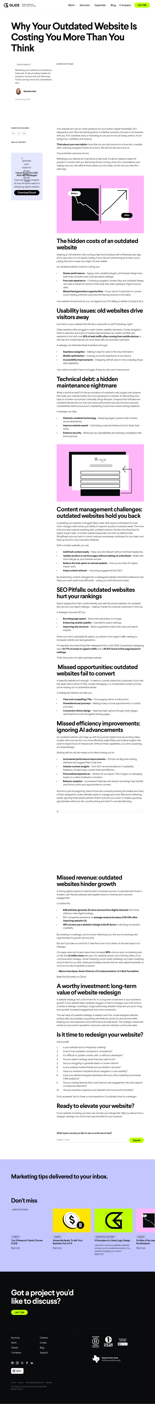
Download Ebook (27, 192)
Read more (15, 1248)
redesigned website (106, 577)
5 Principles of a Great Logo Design (112, 1240)
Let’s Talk (142, 5)
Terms (13, 1382)
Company (15, 1237)
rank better (105, 618)
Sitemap (49, 1382)
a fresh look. (102, 158)
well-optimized (86, 657)
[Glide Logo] (11, 5)
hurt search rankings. (103, 276)
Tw (24, 133)
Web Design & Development (105, 1237)
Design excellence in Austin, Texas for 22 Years (29, 5)
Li (19, 133)
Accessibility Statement (35, 1382)
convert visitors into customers (117, 680)
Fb (13, 133)
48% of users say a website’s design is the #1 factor (90, 924)
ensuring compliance (126, 432)
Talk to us (126, 1113)
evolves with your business (70, 1018)
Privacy (20, 1382)
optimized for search (84, 636)
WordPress (62, 536)
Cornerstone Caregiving (132, 645)
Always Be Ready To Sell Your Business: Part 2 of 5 (67, 1242)
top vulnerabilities (102, 432)
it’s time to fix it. (136, 301)
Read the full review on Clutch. (71, 976)
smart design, (131, 710)
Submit (136, 1140)
